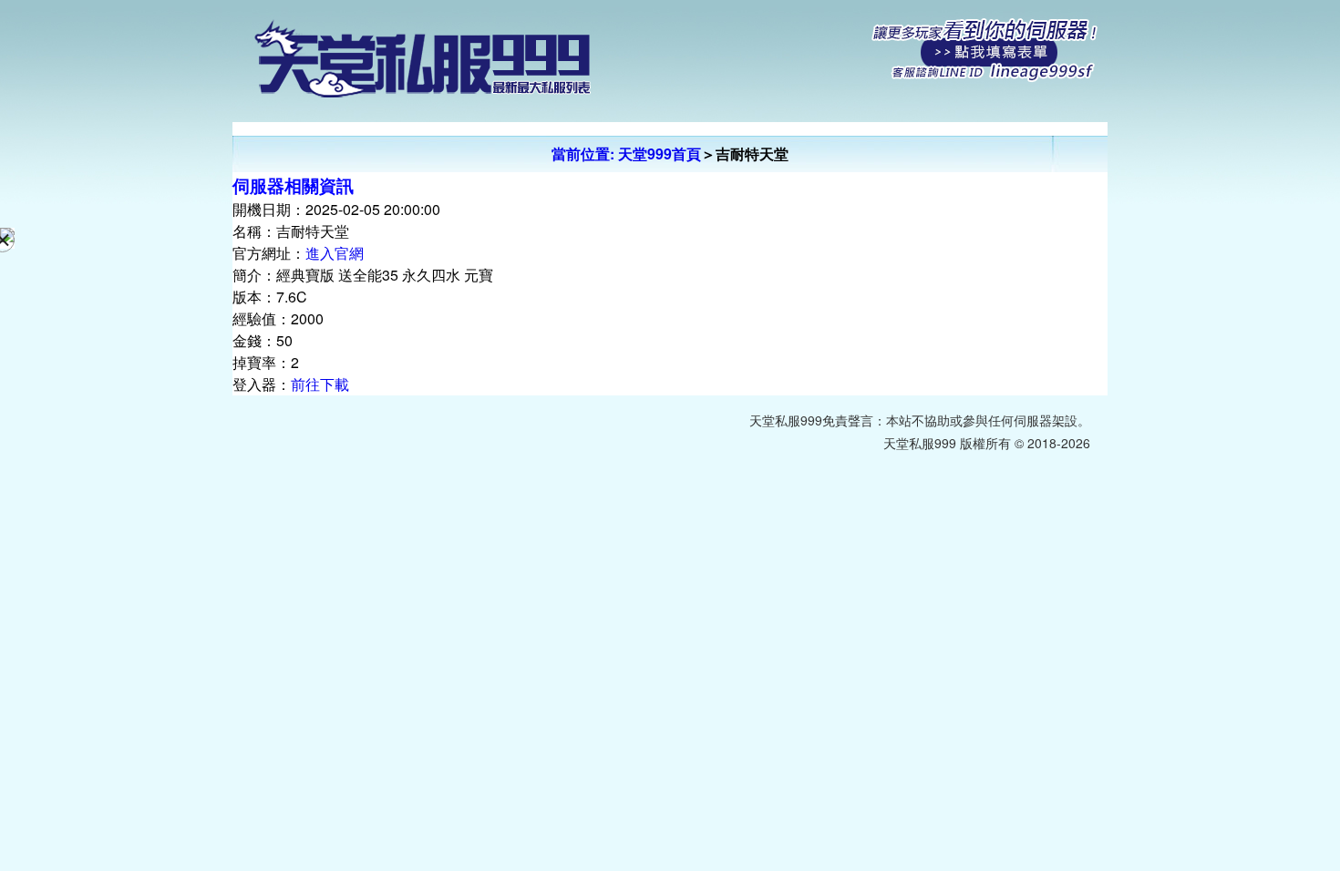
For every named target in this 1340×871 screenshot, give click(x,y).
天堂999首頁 (659, 153)
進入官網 (334, 252)
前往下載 (320, 384)
